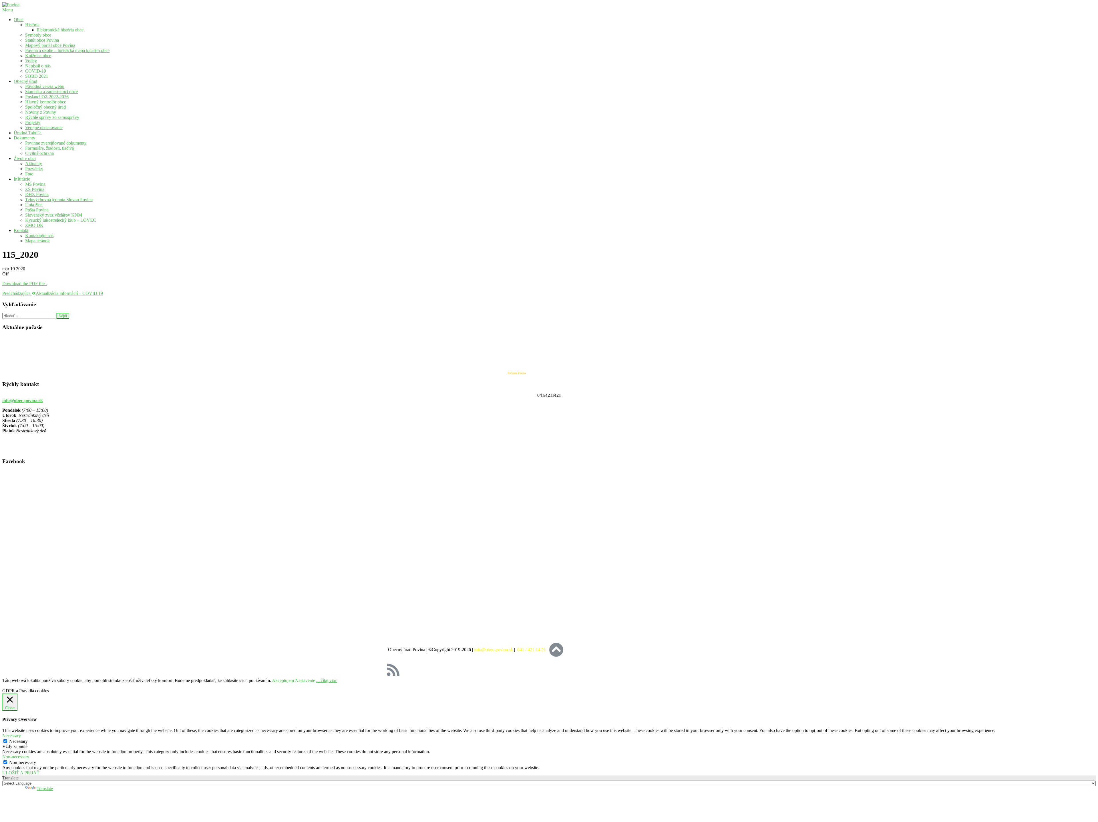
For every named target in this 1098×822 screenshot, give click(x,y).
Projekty (32, 122)
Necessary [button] (11, 735)
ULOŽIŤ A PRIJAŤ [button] (20, 772)
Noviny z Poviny (40, 112)
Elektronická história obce (60, 29)
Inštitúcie (22, 179)
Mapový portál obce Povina (50, 45)
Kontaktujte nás (39, 235)
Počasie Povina (517, 373)
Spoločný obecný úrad (45, 107)
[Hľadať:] (29, 315)
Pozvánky (34, 168)
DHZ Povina (37, 194)
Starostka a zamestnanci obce (51, 91)
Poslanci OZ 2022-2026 (47, 96)
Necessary (18, 741)
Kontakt (21, 230)
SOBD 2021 (36, 76)
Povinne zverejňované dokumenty (56, 143)
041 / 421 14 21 (532, 649)
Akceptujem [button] (283, 680)
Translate (45, 788)
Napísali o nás (38, 65)
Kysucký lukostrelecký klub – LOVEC (60, 220)
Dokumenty (24, 137)
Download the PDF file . (24, 283)
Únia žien (34, 204)
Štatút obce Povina (42, 40)
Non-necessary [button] (15, 756)
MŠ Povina (35, 184)
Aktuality (33, 163)
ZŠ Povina (34, 189)
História (32, 24)
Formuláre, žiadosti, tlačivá (49, 148)
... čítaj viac (326, 680)
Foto (29, 173)
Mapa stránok (37, 240)
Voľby (31, 60)
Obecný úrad (25, 81)
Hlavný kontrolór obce (45, 101)
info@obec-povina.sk (22, 400)
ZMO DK (34, 225)
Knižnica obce (38, 55)
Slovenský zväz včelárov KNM (53, 215)
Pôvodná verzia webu (44, 86)
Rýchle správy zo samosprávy (52, 117)
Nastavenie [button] (305, 680)
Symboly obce (38, 35)
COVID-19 (35, 71)
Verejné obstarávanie (44, 127)
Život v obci (25, 158)
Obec (18, 19)
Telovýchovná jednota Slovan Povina (59, 199)
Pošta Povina (37, 209)
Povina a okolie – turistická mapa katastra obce (67, 50)
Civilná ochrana (39, 153)
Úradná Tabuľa (27, 132)
